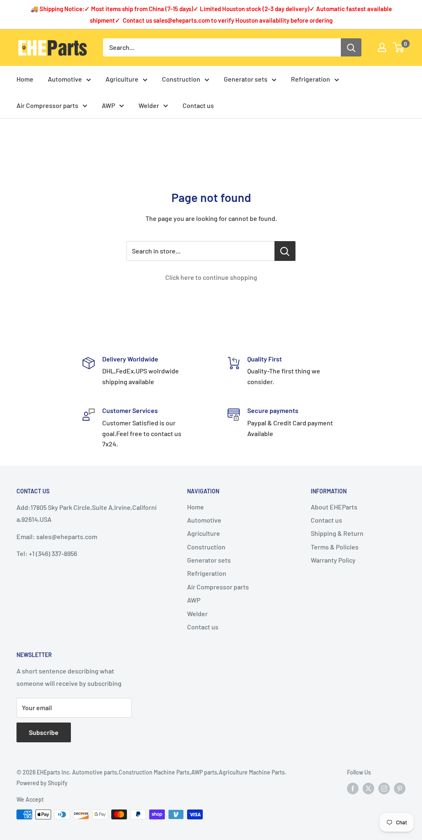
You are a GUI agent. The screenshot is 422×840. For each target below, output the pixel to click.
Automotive (65, 79)
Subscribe (44, 732)
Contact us (198, 105)
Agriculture (122, 79)
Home (24, 79)
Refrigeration (310, 79)
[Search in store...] (284, 251)
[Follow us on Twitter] (368, 788)
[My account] (382, 47)
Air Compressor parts (47, 105)
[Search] (351, 47)
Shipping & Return (337, 533)
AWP (108, 105)
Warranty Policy (333, 560)
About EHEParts (334, 507)
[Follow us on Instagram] (384, 788)
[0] (399, 47)
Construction (181, 79)
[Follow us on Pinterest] (400, 788)
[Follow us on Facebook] (353, 788)
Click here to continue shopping (211, 277)
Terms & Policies (335, 547)
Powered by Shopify (42, 782)
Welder (148, 105)
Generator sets (245, 79)
